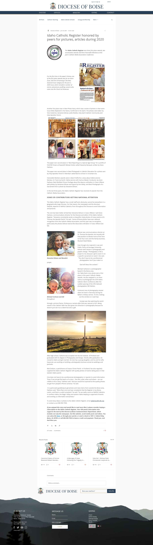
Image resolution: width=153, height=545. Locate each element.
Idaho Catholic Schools (68, 20)
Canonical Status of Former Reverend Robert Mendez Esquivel (50, 459)
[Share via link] (59, 425)
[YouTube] (22, 527)
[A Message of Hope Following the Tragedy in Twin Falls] (76, 448)
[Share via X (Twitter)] (51, 425)
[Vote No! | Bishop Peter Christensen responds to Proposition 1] (102, 448)
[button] (57, 12)
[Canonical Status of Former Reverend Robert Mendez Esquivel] (50, 448)
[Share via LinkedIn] (55, 425)
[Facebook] (14, 527)
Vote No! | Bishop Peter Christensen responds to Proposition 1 (101, 459)
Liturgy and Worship (84, 20)
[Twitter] (18, 527)
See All (112, 439)
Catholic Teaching (52, 20)
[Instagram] (25, 527)
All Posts (41, 20)
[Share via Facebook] (48, 425)
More (94, 20)
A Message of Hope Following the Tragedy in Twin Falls (75, 459)
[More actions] (105, 31)
